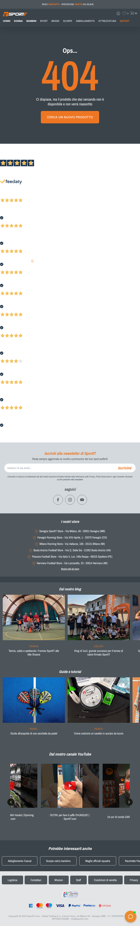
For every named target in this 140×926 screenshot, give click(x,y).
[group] (34, 628)
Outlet (124, 21)
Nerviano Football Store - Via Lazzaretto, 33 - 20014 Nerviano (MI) (72, 563)
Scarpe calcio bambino (58, 861)
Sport (44, 21)
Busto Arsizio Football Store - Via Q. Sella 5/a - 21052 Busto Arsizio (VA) (72, 550)
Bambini (31, 21)
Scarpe (67, 21)
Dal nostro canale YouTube (70, 754)
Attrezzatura (107, 21)
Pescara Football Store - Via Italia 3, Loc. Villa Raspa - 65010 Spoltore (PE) (72, 556)
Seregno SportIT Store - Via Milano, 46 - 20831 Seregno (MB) (72, 531)
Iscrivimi (124, 468)
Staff (78, 880)
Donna (18, 21)
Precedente (6, 195)
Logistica (12, 880)
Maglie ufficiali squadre (97, 861)
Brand (55, 21)
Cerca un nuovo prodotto (70, 117)
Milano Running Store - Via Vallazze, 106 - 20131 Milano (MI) (72, 544)
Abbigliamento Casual (19, 861)
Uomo (6, 21)
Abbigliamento (85, 21)
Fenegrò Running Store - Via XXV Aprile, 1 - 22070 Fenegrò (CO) (72, 537)
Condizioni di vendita (105, 880)
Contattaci (35, 880)
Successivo (19, 195)
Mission (59, 880)
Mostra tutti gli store (70, 569)
